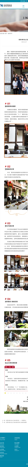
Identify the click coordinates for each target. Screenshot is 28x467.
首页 (23, 6)
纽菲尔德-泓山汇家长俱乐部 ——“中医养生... (16, 420)
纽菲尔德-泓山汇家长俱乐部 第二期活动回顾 (16, 422)
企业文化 (17, 438)
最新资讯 (10, 33)
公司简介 (2, 438)
